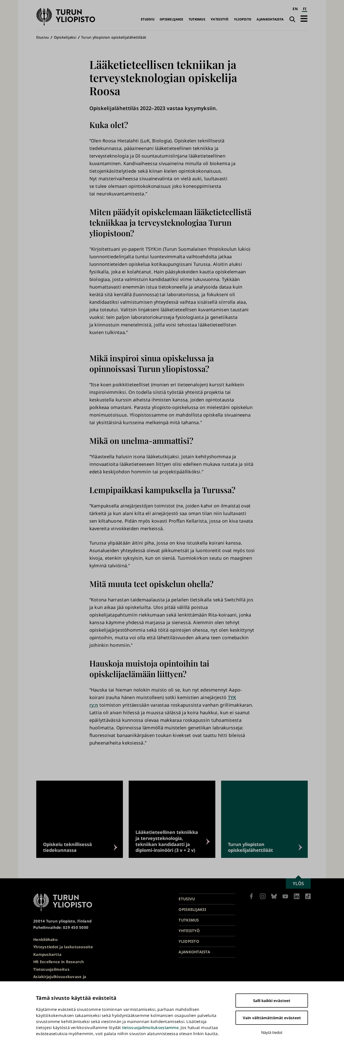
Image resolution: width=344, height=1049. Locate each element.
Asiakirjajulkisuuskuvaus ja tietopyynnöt (59, 979)
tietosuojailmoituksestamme (150, 1027)
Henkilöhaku (45, 939)
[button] (304, 18)
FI (304, 8)
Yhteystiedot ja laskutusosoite (63, 946)
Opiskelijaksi (171, 19)
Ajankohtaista (270, 19)
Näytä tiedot (271, 1032)
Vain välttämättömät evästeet (272, 1017)
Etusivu (147, 19)
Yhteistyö (219, 19)
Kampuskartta (47, 954)
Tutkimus (197, 19)
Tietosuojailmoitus (51, 969)
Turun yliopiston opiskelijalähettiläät (113, 37)
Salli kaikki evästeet (271, 1000)
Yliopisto (242, 19)
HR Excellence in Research (58, 961)
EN (295, 8)
